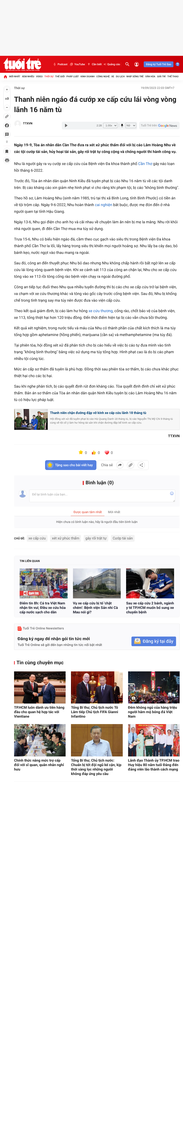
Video (39, 76)
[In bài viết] (6, 160)
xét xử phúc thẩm (65, 538)
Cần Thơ (145, 164)
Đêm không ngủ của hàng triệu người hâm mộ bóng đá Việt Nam (152, 711)
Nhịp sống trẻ (134, 76)
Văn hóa (150, 76)
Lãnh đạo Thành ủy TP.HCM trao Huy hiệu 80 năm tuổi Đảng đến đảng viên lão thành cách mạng (153, 764)
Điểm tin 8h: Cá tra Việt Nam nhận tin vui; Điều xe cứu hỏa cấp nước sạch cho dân (43, 607)
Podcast (62, 64)
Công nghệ (103, 76)
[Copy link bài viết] (130, 465)
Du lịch (120, 76)
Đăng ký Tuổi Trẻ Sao (158, 64)
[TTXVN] (17, 123)
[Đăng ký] (153, 641)
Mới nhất (14, 76)
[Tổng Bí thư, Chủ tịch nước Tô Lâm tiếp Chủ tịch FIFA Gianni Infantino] (97, 687)
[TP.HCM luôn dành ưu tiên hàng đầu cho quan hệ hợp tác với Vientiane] (40, 687)
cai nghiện (103, 205)
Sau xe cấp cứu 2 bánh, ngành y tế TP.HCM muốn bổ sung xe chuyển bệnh (150, 607)
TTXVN (27, 123)
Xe (112, 76)
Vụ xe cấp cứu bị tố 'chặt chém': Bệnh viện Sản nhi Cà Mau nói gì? (95, 607)
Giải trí (161, 76)
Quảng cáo (113, 64)
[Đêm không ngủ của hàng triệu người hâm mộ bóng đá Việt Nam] (154, 687)
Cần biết (97, 64)
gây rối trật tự (96, 538)
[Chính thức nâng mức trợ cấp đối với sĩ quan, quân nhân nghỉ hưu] (40, 740)
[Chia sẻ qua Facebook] (119, 465)
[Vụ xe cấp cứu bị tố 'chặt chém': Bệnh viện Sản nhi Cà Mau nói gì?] (97, 583)
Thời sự (48, 76)
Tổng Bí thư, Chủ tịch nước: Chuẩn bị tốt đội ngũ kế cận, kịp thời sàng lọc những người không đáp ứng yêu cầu (96, 767)
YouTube (79, 64)
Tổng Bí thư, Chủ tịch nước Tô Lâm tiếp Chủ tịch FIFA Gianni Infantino (94, 711)
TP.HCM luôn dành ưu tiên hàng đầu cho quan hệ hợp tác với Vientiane (39, 711)
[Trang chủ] (5, 76)
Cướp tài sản (123, 538)
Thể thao (173, 76)
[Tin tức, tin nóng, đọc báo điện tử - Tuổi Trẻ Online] (22, 64)
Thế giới (60, 76)
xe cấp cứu (37, 538)
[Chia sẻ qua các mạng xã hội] (141, 465)
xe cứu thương (100, 311)
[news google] (159, 125)
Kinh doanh (88, 76)
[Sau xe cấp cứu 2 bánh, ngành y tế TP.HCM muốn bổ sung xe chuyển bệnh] (150, 583)
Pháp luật (73, 76)
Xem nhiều (28, 76)
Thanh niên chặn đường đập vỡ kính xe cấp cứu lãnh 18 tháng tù (98, 413)
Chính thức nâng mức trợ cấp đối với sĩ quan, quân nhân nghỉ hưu (39, 764)
